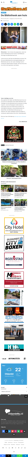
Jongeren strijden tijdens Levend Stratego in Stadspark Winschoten (20, 208)
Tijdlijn (6, 442)
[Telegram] (18, 24)
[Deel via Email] (21, 24)
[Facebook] (2, 24)
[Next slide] (26, 358)
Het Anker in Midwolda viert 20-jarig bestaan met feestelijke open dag (21, 194)
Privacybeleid (21, 442)
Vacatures (18, 444)
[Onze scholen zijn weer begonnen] (7, 202)
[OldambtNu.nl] (13, 2)
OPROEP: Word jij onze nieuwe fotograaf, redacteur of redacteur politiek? (7, 194)
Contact (22, 444)
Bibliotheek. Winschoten (9, 145)
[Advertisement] (14, 83)
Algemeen (4, 12)
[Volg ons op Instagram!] (26, 396)
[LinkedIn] (8, 24)
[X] (5, 24)
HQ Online (21, 440)
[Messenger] (11, 24)
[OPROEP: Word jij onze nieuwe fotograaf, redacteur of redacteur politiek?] (7, 188)
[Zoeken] (1, 2)
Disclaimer (13, 444)
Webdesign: (16, 440)
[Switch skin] (4, 2)
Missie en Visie (7, 444)
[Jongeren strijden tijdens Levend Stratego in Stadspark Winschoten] (21, 202)
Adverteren (10, 442)
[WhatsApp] (15, 24)
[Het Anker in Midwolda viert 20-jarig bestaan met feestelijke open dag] (21, 188)
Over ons (15, 442)
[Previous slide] (2, 358)
